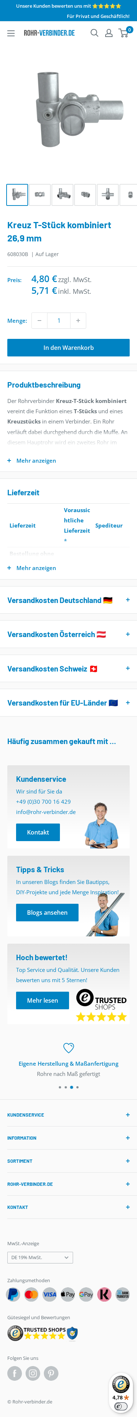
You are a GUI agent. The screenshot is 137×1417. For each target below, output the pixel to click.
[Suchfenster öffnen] (95, 33)
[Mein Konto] (109, 33)
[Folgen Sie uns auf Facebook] (14, 1373)
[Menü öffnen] (11, 33)
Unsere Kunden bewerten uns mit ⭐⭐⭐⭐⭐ (68, 6)
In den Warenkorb (68, 348)
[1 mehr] (78, 320)
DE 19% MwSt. (26, 1257)
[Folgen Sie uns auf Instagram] (33, 1373)
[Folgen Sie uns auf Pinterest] (51, 1373)
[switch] (121, 1406)
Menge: (17, 320)
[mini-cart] (123, 33)
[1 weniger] (39, 320)
